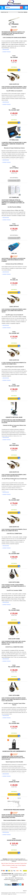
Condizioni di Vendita (10, 865)
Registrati (24, 865)
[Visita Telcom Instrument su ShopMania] (8, 884)
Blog (2, 863)
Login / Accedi (18, 865)
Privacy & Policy (14, 867)
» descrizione (5, 49)
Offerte (3, 865)
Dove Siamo (11, 863)
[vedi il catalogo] (26, 8)
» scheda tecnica (6, 51)
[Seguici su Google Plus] (23, 884)
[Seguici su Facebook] (18, 884)
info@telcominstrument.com (9, 879)
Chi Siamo (6, 863)
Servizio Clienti (24, 863)
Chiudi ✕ (25, 890)
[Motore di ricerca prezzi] (14, 884)
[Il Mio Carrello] (1, 8)
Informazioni (17, 863)
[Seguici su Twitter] (20, 884)
